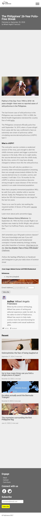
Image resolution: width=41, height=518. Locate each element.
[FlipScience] (6, 4)
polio (13, 120)
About (5, 477)
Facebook (14, 328)
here (30, 214)
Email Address (7, 288)
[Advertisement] (20, 53)
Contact (6, 480)
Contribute (6, 482)
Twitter (6, 328)
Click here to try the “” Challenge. (20, 248)
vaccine (34, 207)
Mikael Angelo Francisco (18, 302)
